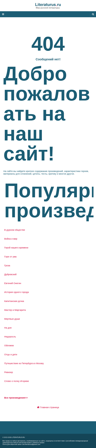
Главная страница (49, 407)
